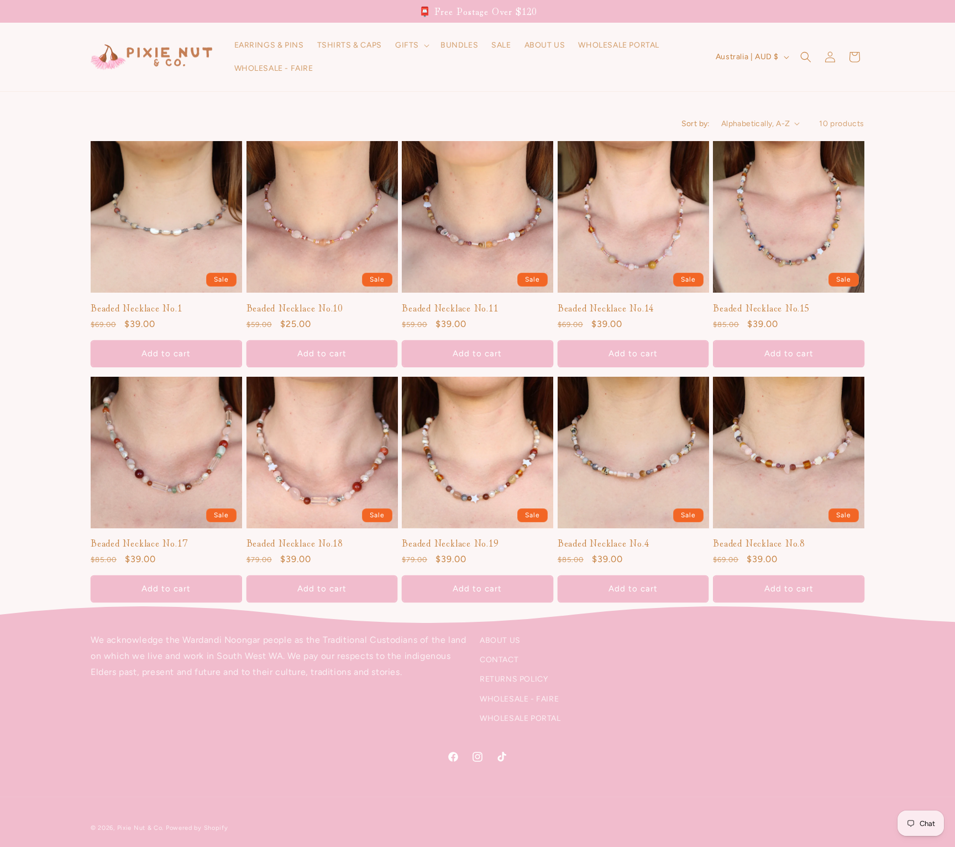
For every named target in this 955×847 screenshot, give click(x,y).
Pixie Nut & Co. (140, 828)
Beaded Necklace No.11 (450, 307)
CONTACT (499, 660)
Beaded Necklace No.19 (450, 543)
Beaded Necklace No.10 (294, 307)
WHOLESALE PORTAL (520, 718)
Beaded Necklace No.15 (761, 307)
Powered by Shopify (197, 828)
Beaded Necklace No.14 (606, 307)
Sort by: (695, 123)
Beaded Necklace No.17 (139, 543)
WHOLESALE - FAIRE (519, 699)
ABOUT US (500, 640)
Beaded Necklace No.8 (759, 543)
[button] (411, 45)
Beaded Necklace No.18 (294, 543)
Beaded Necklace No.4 (603, 543)
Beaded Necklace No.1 (136, 307)
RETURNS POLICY (514, 679)
